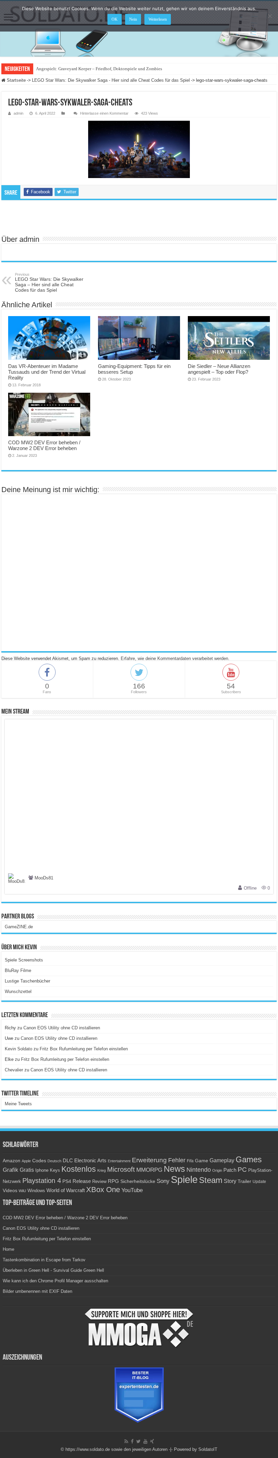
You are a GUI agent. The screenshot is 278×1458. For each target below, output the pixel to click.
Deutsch (54, 1161)
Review (99, 1181)
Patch (229, 1170)
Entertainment (119, 1161)
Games (249, 1159)
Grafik (10, 1170)
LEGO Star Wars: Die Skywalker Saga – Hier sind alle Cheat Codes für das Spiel (49, 282)
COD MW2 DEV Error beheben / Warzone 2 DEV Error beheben (44, 445)
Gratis (27, 1170)
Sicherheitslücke (137, 1181)
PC (242, 1169)
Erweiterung (149, 1160)
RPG (113, 1181)
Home (8, 1249)
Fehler (176, 1160)
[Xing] (152, 1441)
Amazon (11, 1160)
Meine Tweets (18, 1103)
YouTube (132, 1190)
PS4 (66, 1181)
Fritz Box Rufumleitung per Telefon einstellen (84, 1048)
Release (82, 1181)
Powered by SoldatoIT (195, 1449)
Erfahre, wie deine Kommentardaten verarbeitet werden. (175, 658)
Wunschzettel (18, 991)
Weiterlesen (157, 19)
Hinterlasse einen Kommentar (104, 113)
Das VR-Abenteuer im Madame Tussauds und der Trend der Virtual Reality (46, 372)
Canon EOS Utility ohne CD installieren (61, 1027)
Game (201, 1160)
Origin (217, 1170)
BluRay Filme (18, 970)
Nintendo (198, 1169)
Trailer (244, 1181)
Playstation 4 (41, 1180)
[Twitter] (138, 1441)
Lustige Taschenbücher (27, 981)
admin (18, 113)
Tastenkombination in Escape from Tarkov (44, 1259)
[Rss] (126, 1441)
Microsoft (121, 1169)
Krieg (101, 1170)
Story (230, 1181)
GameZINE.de (19, 926)
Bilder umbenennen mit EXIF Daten (37, 1291)
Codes (39, 1160)
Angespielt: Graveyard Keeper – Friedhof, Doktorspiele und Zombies (99, 68)
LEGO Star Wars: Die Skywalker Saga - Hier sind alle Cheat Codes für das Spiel (111, 80)
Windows (36, 1190)
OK (115, 19)
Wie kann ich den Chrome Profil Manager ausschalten (55, 1280)
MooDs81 (44, 877)
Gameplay (222, 1160)
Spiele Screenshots (24, 960)
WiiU (22, 1191)
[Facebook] (132, 1441)
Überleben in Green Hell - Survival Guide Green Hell (53, 1270)
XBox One (103, 1189)
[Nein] (269, 16)
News (174, 1168)
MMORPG (149, 1170)
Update (259, 1181)
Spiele (184, 1179)
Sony (163, 1181)
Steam (210, 1180)
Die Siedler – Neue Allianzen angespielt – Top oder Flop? (219, 369)
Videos (10, 1190)
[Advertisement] (139, 217)
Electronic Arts (90, 1160)
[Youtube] (145, 1441)
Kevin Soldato (18, 1048)
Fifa (190, 1161)
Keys (55, 1170)
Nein (133, 19)
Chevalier (14, 1069)
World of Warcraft (65, 1190)
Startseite (15, 80)
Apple (26, 1161)
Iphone (41, 1170)
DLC (68, 1160)
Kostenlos (78, 1169)
